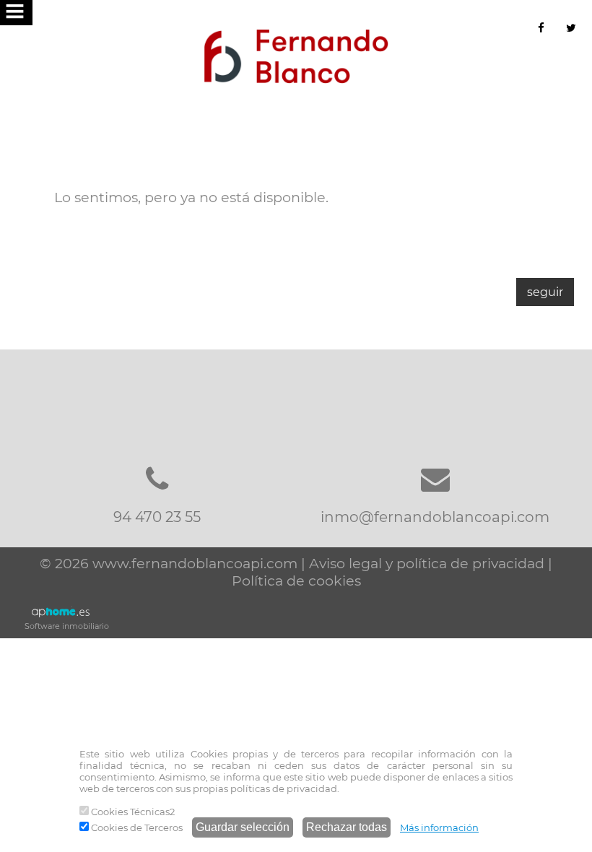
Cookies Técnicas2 (132, 811)
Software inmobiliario (67, 626)
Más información (439, 827)
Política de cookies (296, 580)
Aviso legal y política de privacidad (426, 563)
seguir (545, 292)
